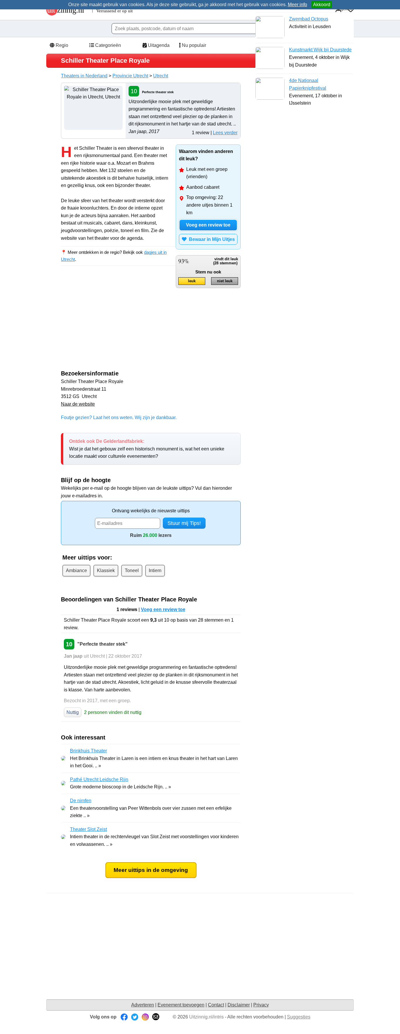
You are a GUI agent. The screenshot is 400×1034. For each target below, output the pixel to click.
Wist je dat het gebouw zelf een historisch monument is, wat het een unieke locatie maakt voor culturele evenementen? (146, 449)
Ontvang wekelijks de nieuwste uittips (151, 510)
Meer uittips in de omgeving (151, 870)
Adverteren (142, 1004)
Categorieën (107, 45)
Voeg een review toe (208, 224)
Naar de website (78, 404)
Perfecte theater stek (158, 92)
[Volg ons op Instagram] (145, 1016)
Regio (61, 45)
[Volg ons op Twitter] (134, 1016)
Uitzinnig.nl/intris (206, 1016)
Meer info (297, 4)
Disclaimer (239, 1004)
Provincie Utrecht (130, 75)
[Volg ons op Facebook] (124, 1016)
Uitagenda (158, 45)
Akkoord (321, 4)
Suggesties (298, 1016)
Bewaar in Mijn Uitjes (211, 239)
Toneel (132, 570)
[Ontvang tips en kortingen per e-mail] (156, 1016)
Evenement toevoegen (181, 1004)
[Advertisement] (110, 323)
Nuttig (72, 712)
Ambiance (76, 570)
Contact (216, 1004)
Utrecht (160, 75)
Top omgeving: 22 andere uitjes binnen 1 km (209, 205)
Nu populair (193, 45)
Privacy (261, 1004)
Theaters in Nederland (84, 75)
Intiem (155, 570)
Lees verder (225, 132)
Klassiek (106, 570)
